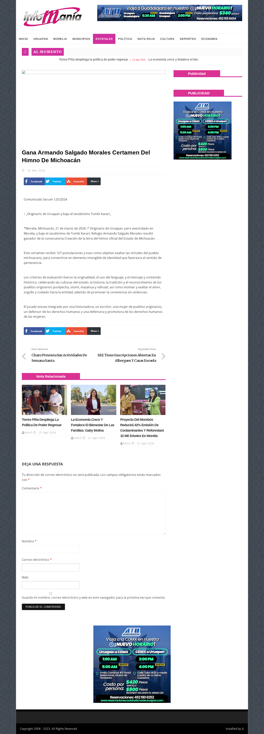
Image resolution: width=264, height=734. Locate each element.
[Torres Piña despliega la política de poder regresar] (44, 400)
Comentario (32, 488)
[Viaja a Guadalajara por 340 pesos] (169, 13)
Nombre (29, 541)
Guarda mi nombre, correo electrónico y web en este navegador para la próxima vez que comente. (93, 597)
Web (25, 577)
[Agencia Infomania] (53, 17)
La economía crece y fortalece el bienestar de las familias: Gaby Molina (178, 59)
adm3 (28, 432)
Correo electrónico (37, 559)
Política (125, 38)
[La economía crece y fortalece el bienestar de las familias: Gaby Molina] (93, 400)
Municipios (81, 38)
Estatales (104, 38)
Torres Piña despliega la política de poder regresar (75, 59)
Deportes (188, 38)
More (94, 181)
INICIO (23, 38)
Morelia (60, 38)
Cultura (167, 38)
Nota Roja (146, 38)
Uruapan (40, 38)
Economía (209, 38)
